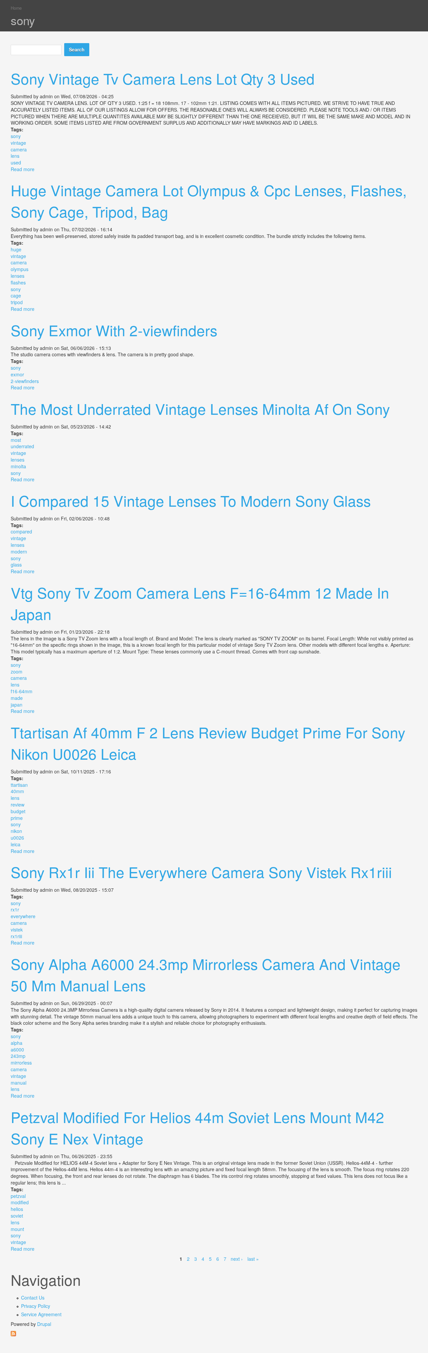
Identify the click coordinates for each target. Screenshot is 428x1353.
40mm (17, 791)
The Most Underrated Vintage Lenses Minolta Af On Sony (200, 408)
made (17, 698)
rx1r (15, 909)
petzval (18, 1196)
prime (17, 818)
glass (16, 564)
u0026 (17, 837)
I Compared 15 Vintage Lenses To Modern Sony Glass (191, 500)
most (16, 440)
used (16, 162)
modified (20, 1202)
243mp (18, 1056)
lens (15, 155)
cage (16, 295)
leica (15, 844)
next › (237, 1258)
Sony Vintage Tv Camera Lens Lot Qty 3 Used (163, 78)
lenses (17, 275)
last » (253, 1258)
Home (16, 8)
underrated (22, 446)
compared (21, 531)
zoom (16, 671)
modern (19, 551)
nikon (16, 831)
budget (18, 811)
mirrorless (21, 1062)
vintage (18, 142)
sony (16, 136)
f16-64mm (21, 691)
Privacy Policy (35, 1306)
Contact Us (32, 1297)
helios (17, 1209)
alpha (16, 1042)
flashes (18, 282)
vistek (17, 929)
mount (17, 1229)
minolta (18, 466)
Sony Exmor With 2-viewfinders (114, 330)
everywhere (23, 916)
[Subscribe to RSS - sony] (214, 1333)
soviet (17, 1215)
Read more (22, 169)
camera (19, 149)
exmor (17, 374)
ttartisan (19, 784)
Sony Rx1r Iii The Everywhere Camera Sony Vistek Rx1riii (201, 871)
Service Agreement (41, 1314)
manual (18, 1082)
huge (16, 249)
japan (16, 704)
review (17, 804)
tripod (17, 302)
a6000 (17, 1049)
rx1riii (16, 936)
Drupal (44, 1324)
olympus (19, 269)
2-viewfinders (25, 381)
